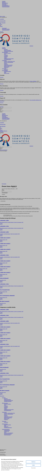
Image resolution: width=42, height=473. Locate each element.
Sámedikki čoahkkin (7, 53)
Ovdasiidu (3, 1)
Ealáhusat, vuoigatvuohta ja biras (9, 61)
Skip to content (2, 16)
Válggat (5, 57)
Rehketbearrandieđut (7, 71)
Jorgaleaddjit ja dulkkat (6, 5)
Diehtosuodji (6, 426)
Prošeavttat (6, 67)
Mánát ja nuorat (6, 66)
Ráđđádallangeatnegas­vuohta (9, 58)
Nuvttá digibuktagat (7, 434)
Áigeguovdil (4, 68)
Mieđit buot (33, 461)
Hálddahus (6, 56)
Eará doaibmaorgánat (7, 59)
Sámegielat (6, 64)
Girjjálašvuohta (6, 431)
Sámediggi (6, 49)
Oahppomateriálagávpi (5, 6)
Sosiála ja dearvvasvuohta (8, 416)
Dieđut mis (4, 2)
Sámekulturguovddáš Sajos (8, 51)
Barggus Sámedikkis (7, 50)
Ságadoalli (5, 405)
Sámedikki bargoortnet (7, 401)
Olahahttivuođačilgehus (8, 427)
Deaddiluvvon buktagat (8, 433)
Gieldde (33, 465)
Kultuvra (5, 63)
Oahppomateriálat (7, 430)
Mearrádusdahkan (5, 3)
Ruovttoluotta (4, 183)
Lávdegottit (6, 55)
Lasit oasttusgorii (4, 192)
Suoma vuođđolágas (33, 81)
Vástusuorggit (4, 60)
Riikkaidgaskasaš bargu (8, 417)
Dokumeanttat (4, 28)
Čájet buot (1, 77)
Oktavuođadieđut (5, 4)
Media (5, 72)
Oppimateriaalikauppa (3, 130)
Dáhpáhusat (6, 69)
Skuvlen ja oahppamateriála (8, 62)
